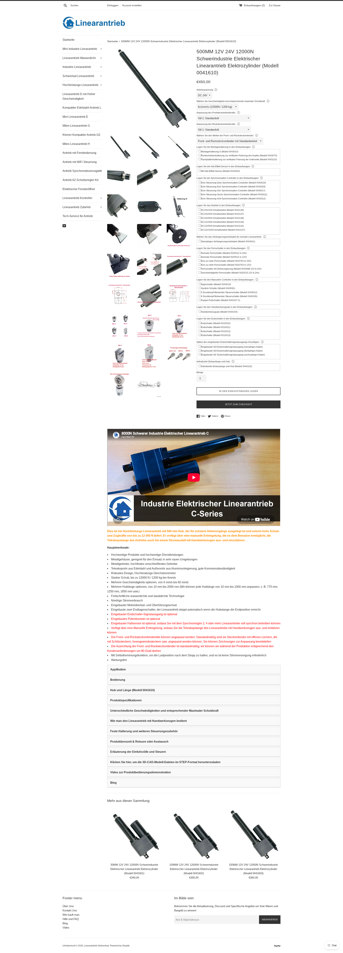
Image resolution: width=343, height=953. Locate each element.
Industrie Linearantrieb (82, 66)
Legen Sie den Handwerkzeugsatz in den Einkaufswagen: (225, 307)
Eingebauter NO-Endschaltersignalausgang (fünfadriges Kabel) (232, 351)
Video (66, 927)
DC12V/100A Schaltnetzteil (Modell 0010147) (223, 230)
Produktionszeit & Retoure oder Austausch (139, 741)
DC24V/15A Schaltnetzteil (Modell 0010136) (222, 210)
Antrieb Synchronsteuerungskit (82, 170)
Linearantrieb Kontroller (82, 198)
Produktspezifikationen (126, 700)
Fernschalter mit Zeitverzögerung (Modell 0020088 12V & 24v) (231, 269)
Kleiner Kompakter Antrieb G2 (81, 134)
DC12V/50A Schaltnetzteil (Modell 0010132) (222, 226)
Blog (113, 782)
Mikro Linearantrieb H (76, 143)
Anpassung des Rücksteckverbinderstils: (216, 124)
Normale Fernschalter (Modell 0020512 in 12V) (224, 257)
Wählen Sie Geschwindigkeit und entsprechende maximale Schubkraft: (231, 101)
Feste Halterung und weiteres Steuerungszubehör (144, 731)
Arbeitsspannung (205, 90)
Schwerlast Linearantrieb (82, 76)
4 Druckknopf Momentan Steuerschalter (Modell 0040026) (229, 296)
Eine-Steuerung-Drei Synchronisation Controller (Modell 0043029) (233, 186)
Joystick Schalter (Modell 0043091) (218, 288)
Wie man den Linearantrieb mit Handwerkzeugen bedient (148, 720)
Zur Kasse (274, 5)
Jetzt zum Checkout (238, 404)
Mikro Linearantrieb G (76, 125)
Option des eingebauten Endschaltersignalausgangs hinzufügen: (228, 342)
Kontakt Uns (70, 910)
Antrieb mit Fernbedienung (79, 152)
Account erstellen (132, 5)
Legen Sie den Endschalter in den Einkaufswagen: (221, 318)
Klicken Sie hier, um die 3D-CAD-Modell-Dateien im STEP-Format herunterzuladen (165, 762)
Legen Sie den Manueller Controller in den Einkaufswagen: (225, 279)
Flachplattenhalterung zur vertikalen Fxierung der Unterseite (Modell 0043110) (239, 159)
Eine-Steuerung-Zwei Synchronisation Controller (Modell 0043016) (233, 182)
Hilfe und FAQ (71, 918)
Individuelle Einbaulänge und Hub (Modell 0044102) (226, 366)
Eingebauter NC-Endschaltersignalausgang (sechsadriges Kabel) (233, 355)
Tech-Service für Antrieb (78, 216)
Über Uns (68, 906)
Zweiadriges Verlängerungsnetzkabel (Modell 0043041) (228, 241)
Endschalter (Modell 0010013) (215, 335)
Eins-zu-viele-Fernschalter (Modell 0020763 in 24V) (226, 261)
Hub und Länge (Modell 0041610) (132, 690)
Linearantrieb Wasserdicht (82, 57)
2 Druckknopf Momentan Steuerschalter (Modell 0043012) (229, 292)
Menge (200, 372)
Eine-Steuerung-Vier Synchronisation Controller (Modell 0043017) (233, 190)
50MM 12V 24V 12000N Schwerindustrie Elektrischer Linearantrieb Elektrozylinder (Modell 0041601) (134, 869)
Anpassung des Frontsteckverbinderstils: (216, 112)
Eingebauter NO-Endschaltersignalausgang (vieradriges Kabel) (232, 347)
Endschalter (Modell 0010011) (215, 327)
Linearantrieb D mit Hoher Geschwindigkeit (79, 96)
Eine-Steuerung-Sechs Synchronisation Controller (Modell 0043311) (234, 194)
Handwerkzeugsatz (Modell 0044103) (219, 312)
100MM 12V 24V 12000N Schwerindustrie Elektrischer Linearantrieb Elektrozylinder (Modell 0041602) (193, 869)
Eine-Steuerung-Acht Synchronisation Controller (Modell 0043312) (233, 198)
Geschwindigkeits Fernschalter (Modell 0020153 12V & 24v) (230, 273)
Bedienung (117, 679)
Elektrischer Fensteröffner (79, 189)
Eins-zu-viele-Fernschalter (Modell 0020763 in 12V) (226, 265)
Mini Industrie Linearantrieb (82, 48)
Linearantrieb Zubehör (82, 207)
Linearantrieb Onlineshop (96, 945)
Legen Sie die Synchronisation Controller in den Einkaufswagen (228, 178)
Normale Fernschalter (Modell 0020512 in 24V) (224, 253)
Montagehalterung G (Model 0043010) (219, 151)
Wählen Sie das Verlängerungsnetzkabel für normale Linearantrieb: (229, 237)
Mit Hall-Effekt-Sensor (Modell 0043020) (220, 171)
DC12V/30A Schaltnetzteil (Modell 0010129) (222, 222)
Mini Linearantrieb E (75, 116)
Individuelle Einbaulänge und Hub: (213, 361)
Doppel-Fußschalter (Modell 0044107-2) (220, 300)
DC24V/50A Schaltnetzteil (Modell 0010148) (222, 218)
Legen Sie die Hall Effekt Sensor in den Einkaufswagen (223, 166)
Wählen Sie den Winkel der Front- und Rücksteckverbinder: (225, 135)
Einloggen (112, 5)
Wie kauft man (71, 914)
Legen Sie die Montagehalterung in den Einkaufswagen (224, 147)
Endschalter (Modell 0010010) (215, 323)
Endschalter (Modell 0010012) (215, 331)
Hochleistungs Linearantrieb (82, 84)
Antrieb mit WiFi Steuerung (80, 161)
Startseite (68, 39)
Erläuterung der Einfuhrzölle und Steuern (138, 751)
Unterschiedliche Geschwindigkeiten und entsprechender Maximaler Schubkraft (164, 710)
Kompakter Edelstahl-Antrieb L (82, 107)
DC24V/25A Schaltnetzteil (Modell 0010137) (222, 214)
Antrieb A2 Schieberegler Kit (80, 179)
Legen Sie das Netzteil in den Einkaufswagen (219, 205)
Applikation (118, 669)
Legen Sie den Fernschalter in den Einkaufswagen (221, 248)
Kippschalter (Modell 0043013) (216, 284)
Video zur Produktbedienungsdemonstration (140, 772)
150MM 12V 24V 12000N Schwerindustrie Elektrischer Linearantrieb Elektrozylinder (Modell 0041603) (253, 869)
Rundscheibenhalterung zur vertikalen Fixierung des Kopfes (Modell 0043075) (239, 155)
